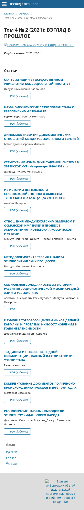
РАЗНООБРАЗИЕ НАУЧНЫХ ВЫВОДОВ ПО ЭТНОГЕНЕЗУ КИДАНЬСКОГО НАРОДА (34, 413)
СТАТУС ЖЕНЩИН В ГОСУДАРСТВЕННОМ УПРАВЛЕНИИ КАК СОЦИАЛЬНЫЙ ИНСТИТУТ (37, 82)
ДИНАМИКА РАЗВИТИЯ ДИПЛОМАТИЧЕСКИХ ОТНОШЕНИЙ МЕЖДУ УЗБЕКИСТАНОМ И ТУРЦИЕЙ (41, 137)
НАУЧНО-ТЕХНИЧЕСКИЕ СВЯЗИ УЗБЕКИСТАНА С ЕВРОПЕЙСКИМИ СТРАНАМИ (39, 109)
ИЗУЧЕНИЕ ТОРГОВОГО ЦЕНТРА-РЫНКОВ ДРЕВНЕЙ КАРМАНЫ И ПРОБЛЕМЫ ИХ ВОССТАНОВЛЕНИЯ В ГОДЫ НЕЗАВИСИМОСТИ (41, 324)
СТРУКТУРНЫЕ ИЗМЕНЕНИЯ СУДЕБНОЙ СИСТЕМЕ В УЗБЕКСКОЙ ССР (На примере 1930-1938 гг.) (41, 164)
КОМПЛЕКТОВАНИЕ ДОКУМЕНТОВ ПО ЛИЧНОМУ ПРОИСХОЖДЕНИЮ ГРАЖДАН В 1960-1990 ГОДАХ (40, 385)
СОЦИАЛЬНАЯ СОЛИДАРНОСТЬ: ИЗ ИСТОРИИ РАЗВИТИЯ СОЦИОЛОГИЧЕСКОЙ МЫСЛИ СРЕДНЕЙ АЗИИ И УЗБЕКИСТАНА (41, 289)
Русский (11, 452)
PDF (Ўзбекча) (19, 96)
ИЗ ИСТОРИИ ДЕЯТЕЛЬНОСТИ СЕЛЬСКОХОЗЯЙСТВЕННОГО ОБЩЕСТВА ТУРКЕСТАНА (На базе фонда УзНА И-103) (34, 194)
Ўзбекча (12, 464)
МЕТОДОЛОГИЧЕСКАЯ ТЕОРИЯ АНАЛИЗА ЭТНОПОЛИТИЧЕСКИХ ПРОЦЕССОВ (34, 259)
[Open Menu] (4, 4)
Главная (9, 13)
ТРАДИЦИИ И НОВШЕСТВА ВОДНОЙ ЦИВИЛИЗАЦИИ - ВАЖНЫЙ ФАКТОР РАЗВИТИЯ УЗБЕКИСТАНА (39, 356)
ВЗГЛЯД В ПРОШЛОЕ (24, 4)
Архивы (24, 13)
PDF (12, 309)
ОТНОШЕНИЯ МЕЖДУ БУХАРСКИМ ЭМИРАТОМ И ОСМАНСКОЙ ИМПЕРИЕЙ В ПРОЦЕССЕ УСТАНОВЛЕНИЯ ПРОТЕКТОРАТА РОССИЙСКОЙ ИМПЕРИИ (39, 227)
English (11, 458)
